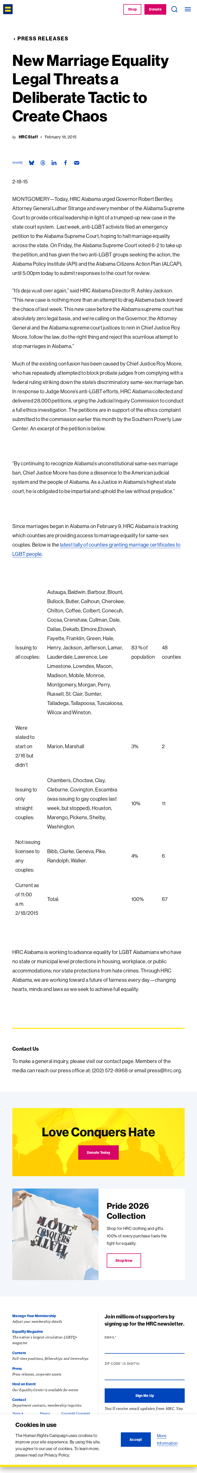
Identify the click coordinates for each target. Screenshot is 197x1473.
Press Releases (42, 38)
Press (17, 1368)
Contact (19, 1399)
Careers (19, 1353)
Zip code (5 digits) (132, 1363)
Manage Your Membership (34, 1316)
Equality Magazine (27, 1331)
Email (120, 1337)
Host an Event (24, 1384)
